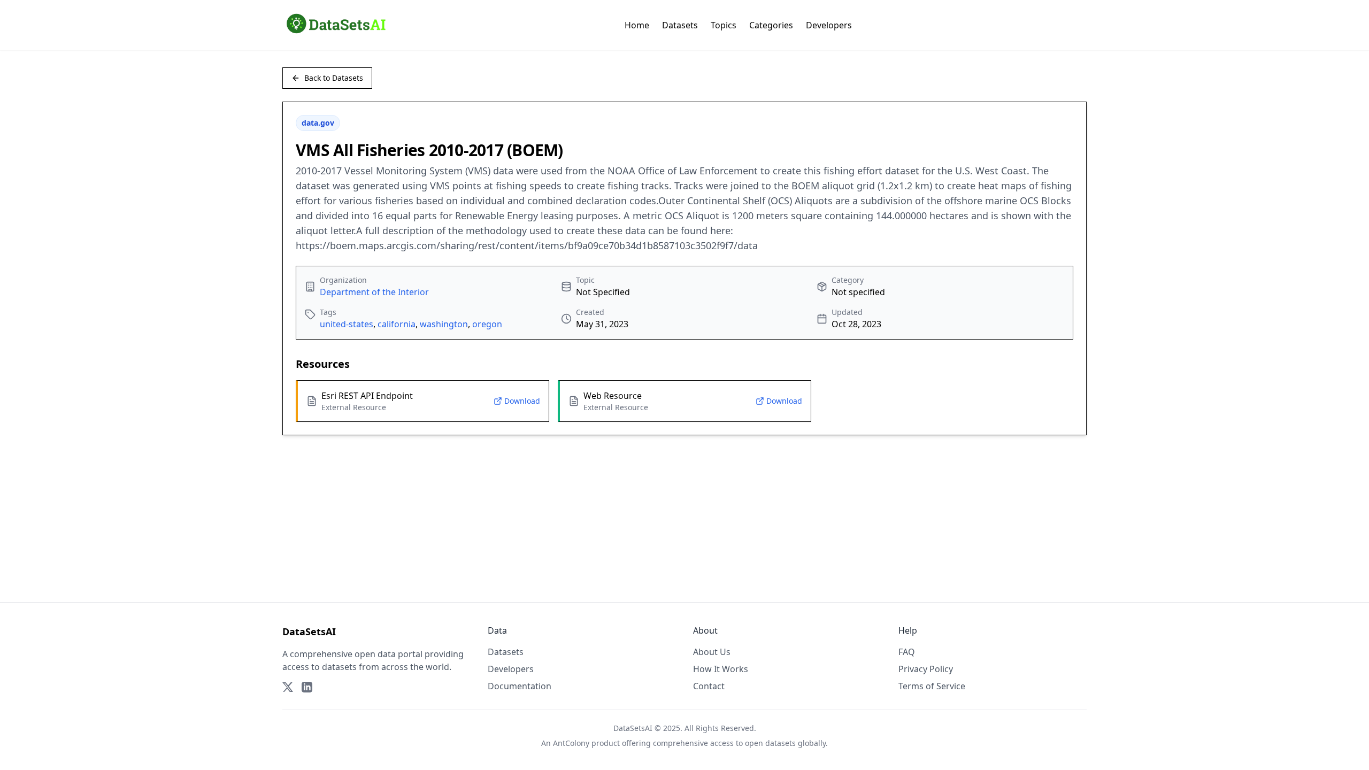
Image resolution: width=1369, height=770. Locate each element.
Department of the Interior (374, 292)
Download (522, 401)
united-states (346, 324)
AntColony (571, 743)
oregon (487, 324)
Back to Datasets (333, 78)
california (397, 324)
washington (444, 324)
